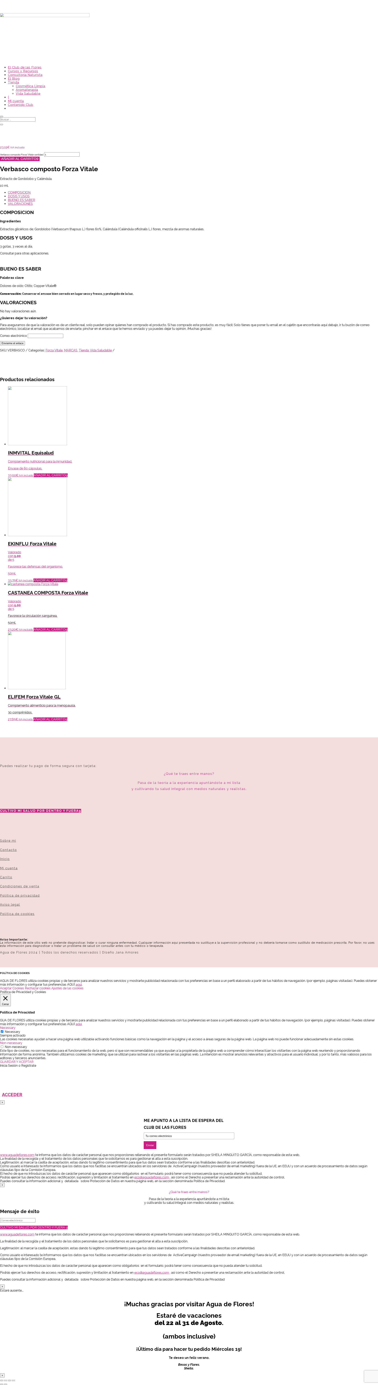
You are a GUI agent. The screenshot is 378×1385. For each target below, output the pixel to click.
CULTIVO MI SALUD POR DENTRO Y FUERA (39, 811)
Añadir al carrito (18, 159)
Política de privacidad (20, 895)
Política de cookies (17, 914)
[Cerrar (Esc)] (13, 1380)
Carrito (6, 877)
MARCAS (70, 350)
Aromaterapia (27, 90)
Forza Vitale (54, 350)
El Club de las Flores (25, 67)
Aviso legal (10, 904)
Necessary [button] (7, 1028)
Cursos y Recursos (23, 71)
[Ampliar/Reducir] (1, 1380)
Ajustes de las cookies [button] (67, 988)
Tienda (13, 82)
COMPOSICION (19, 192)
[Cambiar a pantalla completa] (5, 1380)
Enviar (150, 1145)
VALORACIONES (20, 204)
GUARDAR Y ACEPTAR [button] (16, 1062)
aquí (79, 984)
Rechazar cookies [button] (38, 988)
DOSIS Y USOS (19, 196)
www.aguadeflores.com (17, 1234)
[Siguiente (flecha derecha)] (5, 1384)
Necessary (12, 1032)
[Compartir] (9, 1380)
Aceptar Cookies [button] (12, 988)
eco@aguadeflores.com (151, 1272)
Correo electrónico (13, 336)
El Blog (14, 78)
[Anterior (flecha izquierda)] (1, 1384)
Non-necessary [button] (11, 1043)
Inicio (5, 859)
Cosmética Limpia (30, 86)
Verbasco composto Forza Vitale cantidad (21, 154)
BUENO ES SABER (21, 200)
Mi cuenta (16, 101)
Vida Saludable (28, 93)
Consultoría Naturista (25, 75)
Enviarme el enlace (12, 343)
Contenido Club (20, 105)
